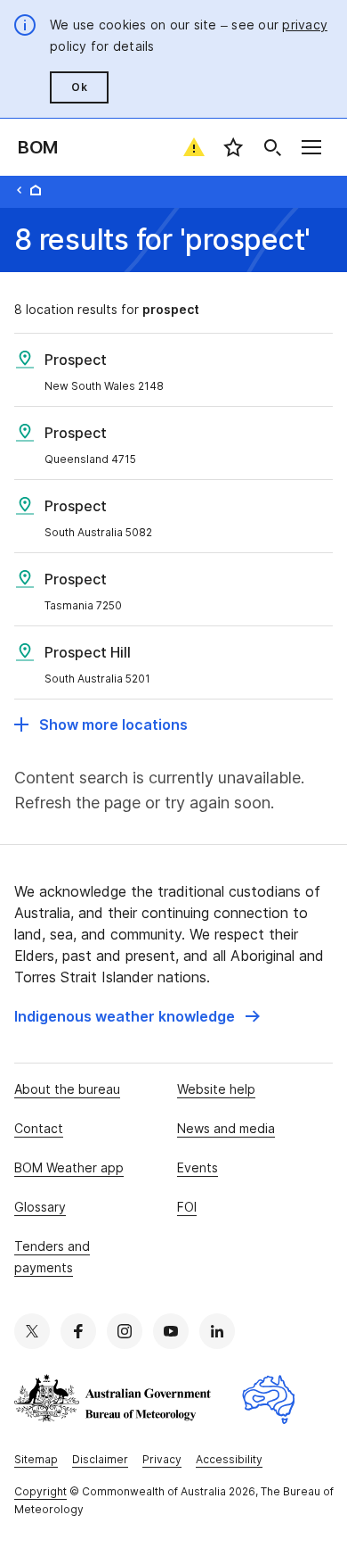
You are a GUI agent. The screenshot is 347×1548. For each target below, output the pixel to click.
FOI (187, 1206)
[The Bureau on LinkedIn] (217, 1331)
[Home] (35, 190)
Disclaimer (100, 1459)
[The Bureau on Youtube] (171, 1331)
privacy (304, 24)
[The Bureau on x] (32, 1331)
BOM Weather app (69, 1167)
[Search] (272, 147)
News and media (226, 1128)
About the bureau (67, 1089)
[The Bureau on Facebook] (78, 1331)
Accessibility (229, 1459)
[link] (137, 1016)
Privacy (162, 1459)
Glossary (40, 1206)
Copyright (40, 1491)
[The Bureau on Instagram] (124, 1331)
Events (197, 1167)
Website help (216, 1089)
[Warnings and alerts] (194, 147)
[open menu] (311, 147)
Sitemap (36, 1459)
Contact (38, 1128)
